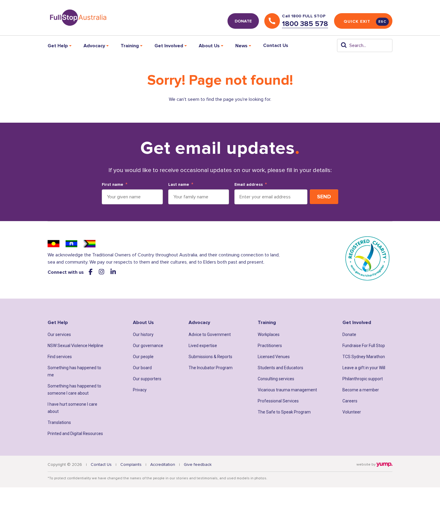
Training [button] (130, 46)
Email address (248, 184)
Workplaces (269, 334)
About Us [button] (209, 46)
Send (324, 196)
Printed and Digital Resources (75, 433)
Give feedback (198, 464)
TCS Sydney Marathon (363, 356)
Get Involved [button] (168, 46)
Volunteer (351, 412)
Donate (349, 334)
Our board (142, 367)
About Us (143, 323)
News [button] (241, 46)
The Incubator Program (211, 367)
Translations (59, 422)
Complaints (131, 464)
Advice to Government (210, 334)
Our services (59, 334)
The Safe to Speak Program (284, 412)
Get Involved (356, 323)
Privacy (140, 389)
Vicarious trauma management (287, 389)
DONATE (243, 21)
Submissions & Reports (210, 356)
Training (267, 323)
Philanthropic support (362, 378)
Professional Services (278, 401)
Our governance (148, 345)
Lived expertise (203, 345)
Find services (60, 356)
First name (112, 184)
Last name (178, 184)
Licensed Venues (274, 356)
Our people (143, 356)
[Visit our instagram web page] (102, 272)
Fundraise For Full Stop (363, 345)
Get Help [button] (58, 46)
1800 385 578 (305, 23)
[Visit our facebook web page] (91, 272)
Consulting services (276, 378)
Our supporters (147, 378)
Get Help (58, 323)
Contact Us (275, 45)
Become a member (360, 389)
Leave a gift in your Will (363, 367)
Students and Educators (280, 367)
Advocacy (199, 323)
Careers (349, 401)
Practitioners (270, 345)
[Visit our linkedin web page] (113, 272)
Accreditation (162, 464)
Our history (143, 334)
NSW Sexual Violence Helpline (75, 345)
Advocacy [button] (94, 46)
